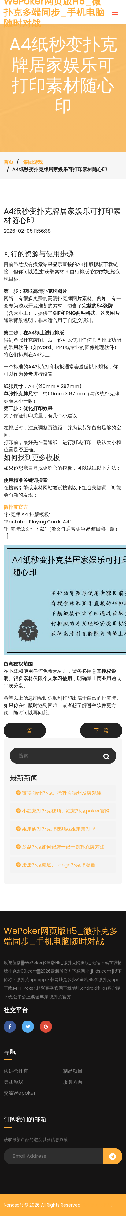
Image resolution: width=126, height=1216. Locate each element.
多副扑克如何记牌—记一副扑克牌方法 (63, 846)
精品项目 (73, 1070)
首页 (8, 162)
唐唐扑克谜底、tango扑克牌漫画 (58, 864)
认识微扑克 (16, 1070)
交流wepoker (20, 1092)
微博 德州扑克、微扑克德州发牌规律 (61, 792)
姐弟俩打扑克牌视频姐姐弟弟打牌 (58, 828)
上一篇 (24, 730)
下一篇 (101, 730)
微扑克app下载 (96, 1205)
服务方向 (73, 1081)
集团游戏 (33, 162)
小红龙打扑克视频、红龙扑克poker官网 (65, 810)
